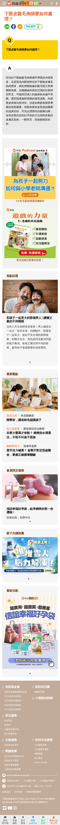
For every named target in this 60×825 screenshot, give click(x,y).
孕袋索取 (15, 821)
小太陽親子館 (40, 744)
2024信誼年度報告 (12, 705)
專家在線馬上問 (53, 821)
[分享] (6, 26)
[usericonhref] (55, 3)
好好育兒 (8, 720)
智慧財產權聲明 (34, 791)
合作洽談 (18, 791)
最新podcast (33, 821)
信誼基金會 (12, 687)
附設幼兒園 (42, 687)
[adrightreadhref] (30, 555)
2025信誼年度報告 (12, 709)
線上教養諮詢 (10, 733)
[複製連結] (20, 26)
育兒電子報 (5, 821)
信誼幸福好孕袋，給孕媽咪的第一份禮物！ (30, 510)
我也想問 (33, 26)
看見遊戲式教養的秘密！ (30, 260)
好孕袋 (7, 724)
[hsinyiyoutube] (9, 808)
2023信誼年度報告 (12, 700)
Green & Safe (40, 762)
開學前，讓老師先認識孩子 (24, 420)
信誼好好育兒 (13, 780)
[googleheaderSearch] (52, 3)
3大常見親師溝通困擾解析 (30, 200)
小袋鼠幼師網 (44, 698)
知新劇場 (38, 753)
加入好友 (43, 821)
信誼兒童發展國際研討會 (15, 691)
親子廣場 (23, 821)
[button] (40, 3)
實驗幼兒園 (39, 691)
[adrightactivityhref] (30, 631)
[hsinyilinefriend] (4, 808)
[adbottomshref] (30, 173)
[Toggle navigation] (4, 3)
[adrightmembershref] (30, 489)
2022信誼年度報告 (12, 696)
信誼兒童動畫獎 (11, 764)
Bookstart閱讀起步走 (14, 756)
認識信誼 (6, 791)
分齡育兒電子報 (11, 729)
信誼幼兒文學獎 (11, 760)
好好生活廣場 (44, 740)
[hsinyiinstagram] (14, 808)
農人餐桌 (38, 758)
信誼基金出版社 (11, 744)
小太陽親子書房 (41, 749)
